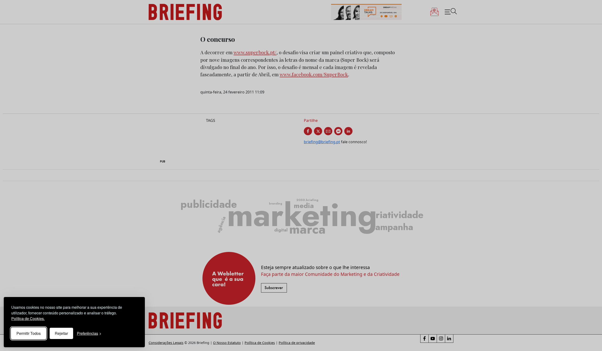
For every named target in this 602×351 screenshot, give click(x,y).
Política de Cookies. (28, 318)
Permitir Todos (28, 333)
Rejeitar (61, 333)
